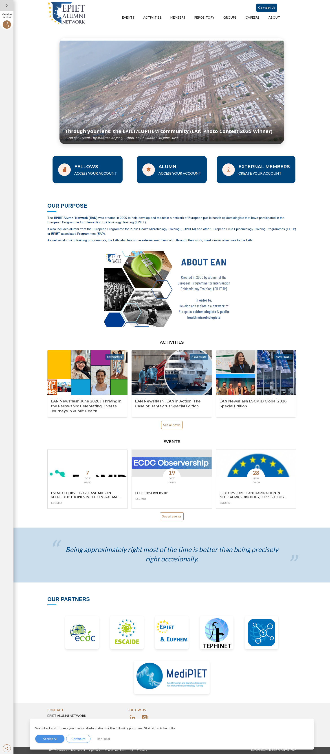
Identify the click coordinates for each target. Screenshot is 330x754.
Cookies (142, 750)
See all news (171, 425)
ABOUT (274, 17)
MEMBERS (177, 17)
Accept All (50, 739)
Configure (78, 739)
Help (131, 750)
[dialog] (172, 734)
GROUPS (230, 17)
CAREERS (253, 17)
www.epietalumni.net (72, 750)
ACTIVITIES (152, 17)
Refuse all (103, 739)
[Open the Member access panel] (6, 5)
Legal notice (95, 750)
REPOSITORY (204, 17)
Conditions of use (115, 750)
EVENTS (128, 17)
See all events (172, 516)
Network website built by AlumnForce (273, 750)
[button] (7, 748)
